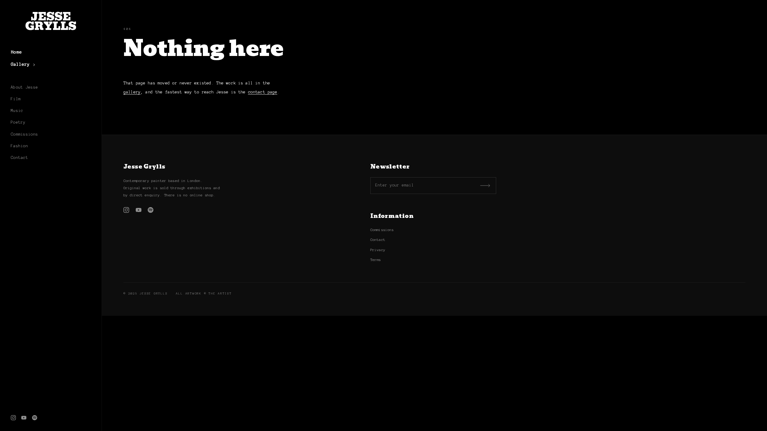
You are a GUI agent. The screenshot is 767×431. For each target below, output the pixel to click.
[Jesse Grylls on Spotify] (34, 417)
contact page (262, 92)
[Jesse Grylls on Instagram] (13, 417)
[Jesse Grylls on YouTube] (23, 417)
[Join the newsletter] (485, 185)
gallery (132, 92)
